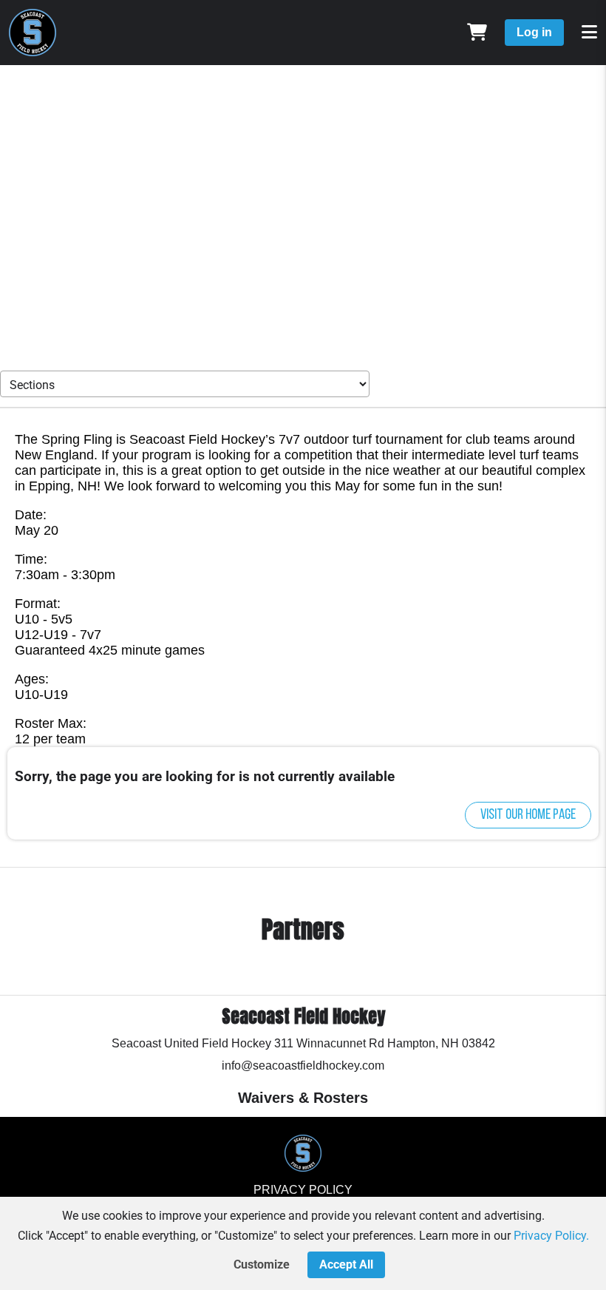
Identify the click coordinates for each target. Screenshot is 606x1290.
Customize (262, 1264)
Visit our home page (528, 815)
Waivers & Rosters (303, 1097)
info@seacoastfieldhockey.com (303, 1065)
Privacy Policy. (551, 1236)
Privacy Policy (303, 1189)
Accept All (346, 1264)
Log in (534, 32)
